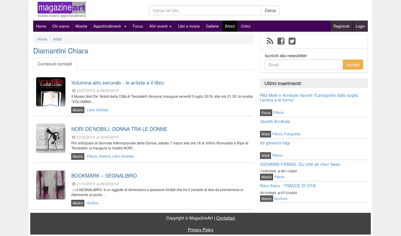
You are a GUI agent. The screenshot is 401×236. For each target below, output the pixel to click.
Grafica (104, 156)
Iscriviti (353, 65)
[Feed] (270, 41)
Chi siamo (60, 26)
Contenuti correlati (55, 64)
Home (41, 26)
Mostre (81, 26)
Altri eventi (159, 26)
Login (360, 26)
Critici (246, 26)
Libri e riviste (189, 26)
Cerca (270, 10)
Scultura (280, 198)
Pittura (92, 156)
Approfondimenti (107, 26)
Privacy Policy (200, 229)
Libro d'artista (97, 109)
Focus (138, 26)
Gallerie (212, 26)
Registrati (341, 26)
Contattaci (225, 218)
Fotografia (292, 133)
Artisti (230, 26)
